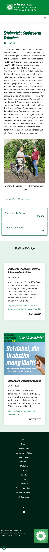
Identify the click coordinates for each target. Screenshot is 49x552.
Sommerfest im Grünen (24, 215)
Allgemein (11, 306)
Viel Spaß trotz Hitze (24, 229)
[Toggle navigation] (45, 18)
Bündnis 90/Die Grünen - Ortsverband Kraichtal (25, 8)
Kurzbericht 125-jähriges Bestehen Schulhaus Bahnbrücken (24, 271)
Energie (6, 199)
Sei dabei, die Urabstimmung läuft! (24, 380)
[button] (4, 548)
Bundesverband (21, 411)
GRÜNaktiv (14, 199)
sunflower (19, 533)
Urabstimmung (14, 414)
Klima (20, 199)
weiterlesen (35, 314)
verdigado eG (15, 535)
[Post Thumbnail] (24, 354)
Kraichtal (26, 199)
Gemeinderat (29, 309)
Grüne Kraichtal (23, 4)
